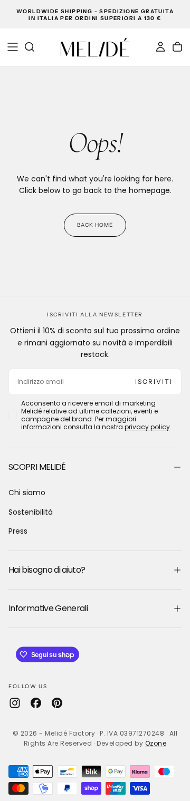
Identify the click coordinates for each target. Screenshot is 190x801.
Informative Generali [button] (48, 608)
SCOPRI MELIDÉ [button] (37, 467)
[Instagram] (14, 703)
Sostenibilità (30, 512)
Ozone (155, 743)
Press (17, 531)
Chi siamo (26, 492)
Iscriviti (154, 381)
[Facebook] (36, 703)
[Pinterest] (57, 703)
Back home (95, 224)
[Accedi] (160, 46)
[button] (12, 47)
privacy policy (147, 426)
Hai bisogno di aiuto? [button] (47, 570)
